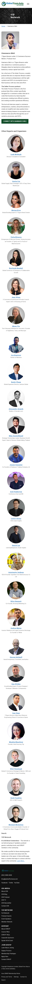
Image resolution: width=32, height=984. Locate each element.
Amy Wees (16, 297)
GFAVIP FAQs (5, 935)
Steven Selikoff (16, 657)
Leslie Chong (16, 518)
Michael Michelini (16, 825)
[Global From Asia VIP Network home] (12, 4)
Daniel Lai (16, 545)
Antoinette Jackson (16, 572)
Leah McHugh (16, 154)
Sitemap (16, 977)
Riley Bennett (16, 601)
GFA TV (3, 900)
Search (3, 980)
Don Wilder (16, 684)
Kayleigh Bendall (16, 268)
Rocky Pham (16, 382)
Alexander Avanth (16, 409)
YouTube (16, 883)
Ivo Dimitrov (16, 355)
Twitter (11, 883)
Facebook (4, 883)
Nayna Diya (16, 210)
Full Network (5, 913)
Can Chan (16, 713)
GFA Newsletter (6, 903)
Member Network (6, 922)
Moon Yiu (16, 326)
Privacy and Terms (6, 977)
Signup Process (6, 950)
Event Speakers (6, 919)
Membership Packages (8, 953)
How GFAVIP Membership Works (10, 973)
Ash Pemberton (16, 492)
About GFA (4, 891)
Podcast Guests (6, 916)
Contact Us (23, 977)
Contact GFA (5, 906)
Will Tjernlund (16, 769)
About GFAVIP (5, 929)
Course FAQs (5, 932)
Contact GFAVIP (6, 959)
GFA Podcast (5, 897)
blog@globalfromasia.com (9, 879)
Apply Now (4, 956)
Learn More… (21, 861)
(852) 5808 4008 (6, 875)
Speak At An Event (7, 940)
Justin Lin (16, 181)
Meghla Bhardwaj (16, 742)
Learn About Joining (7, 948)
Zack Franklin (16, 798)
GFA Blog (4, 894)
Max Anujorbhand (16, 436)
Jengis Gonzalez (16, 465)
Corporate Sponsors (7, 938)
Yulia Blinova (16, 237)
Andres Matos (16, 628)
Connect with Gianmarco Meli (14, 121)
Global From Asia (24, 966)
